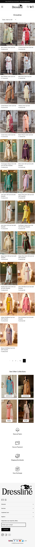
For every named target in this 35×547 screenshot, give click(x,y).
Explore (3, 516)
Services (3, 508)
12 (20, 360)
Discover (3, 504)
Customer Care (5, 512)
